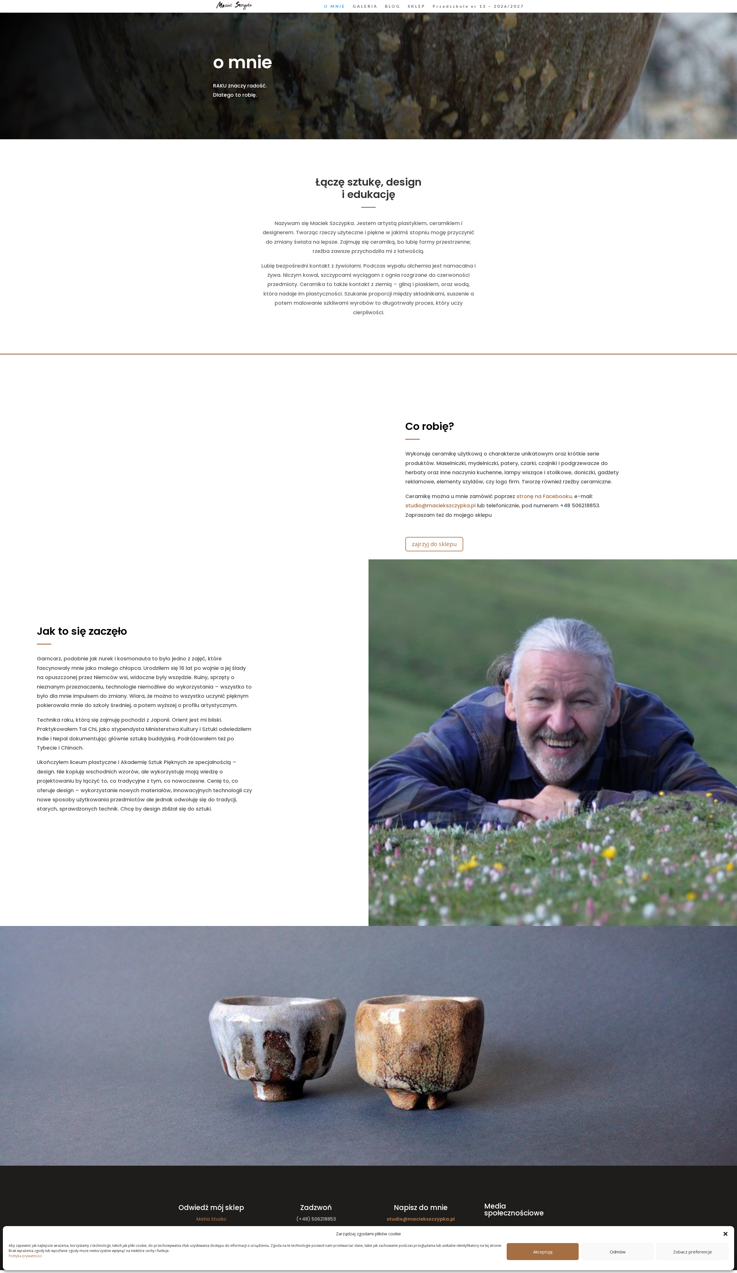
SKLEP (417, 6)
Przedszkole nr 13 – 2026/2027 (478, 6)
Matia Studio (211, 1219)
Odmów (618, 1252)
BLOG (392, 6)
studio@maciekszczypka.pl (440, 505)
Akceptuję (542, 1252)
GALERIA (365, 6)
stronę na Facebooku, (544, 496)
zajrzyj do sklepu (434, 544)
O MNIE (334, 6)
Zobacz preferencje (692, 1252)
